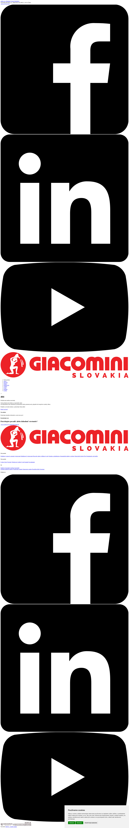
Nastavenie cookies (27, 469)
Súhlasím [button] (71, 822)
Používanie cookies (17, 469)
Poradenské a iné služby (92, 456)
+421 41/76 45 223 (5, 4)
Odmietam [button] (79, 822)
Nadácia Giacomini (5, 468)
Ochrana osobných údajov (7, 469)
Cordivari (12, 468)
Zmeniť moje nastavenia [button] (91, 822)
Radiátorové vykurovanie (27, 456)
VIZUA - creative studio (11, 826)
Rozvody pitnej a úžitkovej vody (40, 456)
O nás (5, 388)
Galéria (5, 386)
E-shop (5, 390)
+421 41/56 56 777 (5, 424)
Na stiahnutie (32, 462)
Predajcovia (6, 385)
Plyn (85, 456)
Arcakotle (17, 468)
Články (5, 384)
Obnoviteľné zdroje (79, 456)
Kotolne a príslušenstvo (54, 456)
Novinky (6, 382)
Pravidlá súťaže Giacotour (38, 469)
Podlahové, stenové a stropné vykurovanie (11, 456)
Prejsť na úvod (4, 409)
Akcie (5, 381)
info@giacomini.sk (14, 424)
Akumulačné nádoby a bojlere (67, 456)
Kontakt (5, 389)
